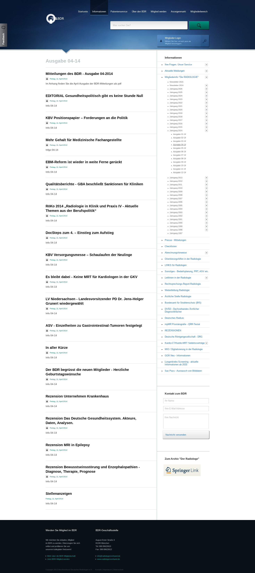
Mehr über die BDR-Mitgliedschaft (61, 556)
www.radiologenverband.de (108, 559)
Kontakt (98, 570)
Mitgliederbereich (198, 11)
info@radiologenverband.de (108, 556)
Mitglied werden (158, 11)
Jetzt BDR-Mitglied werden (58, 559)
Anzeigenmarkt (178, 11)
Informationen (99, 11)
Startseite (83, 11)
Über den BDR (139, 11)
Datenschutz (118, 570)
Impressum (107, 570)
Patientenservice (118, 11)
